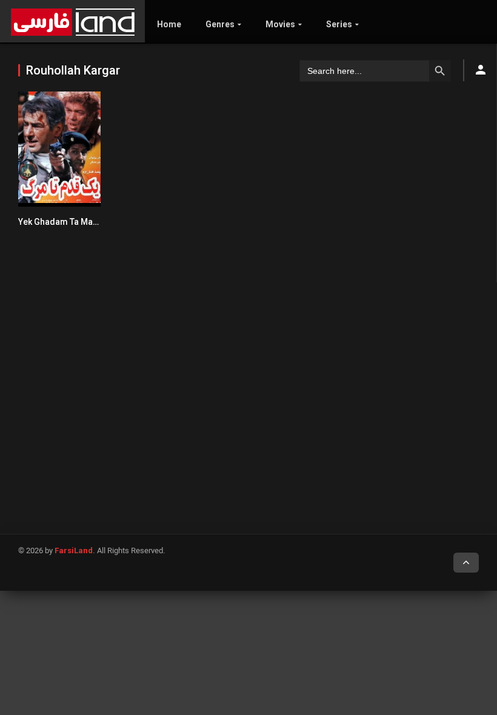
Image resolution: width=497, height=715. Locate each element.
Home (169, 24)
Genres (220, 24)
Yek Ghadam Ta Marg (60, 222)
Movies (280, 24)
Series (339, 24)
